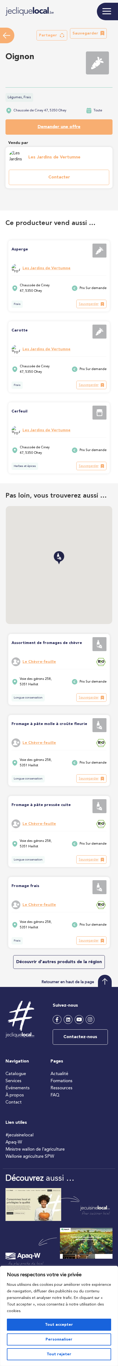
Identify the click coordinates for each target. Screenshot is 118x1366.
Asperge (20, 249)
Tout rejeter (59, 1354)
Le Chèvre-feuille (39, 662)
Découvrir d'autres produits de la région (59, 962)
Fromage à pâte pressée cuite (41, 805)
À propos (14, 1095)
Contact (13, 1102)
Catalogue (15, 1074)
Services (13, 1081)
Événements (17, 1088)
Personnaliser (59, 1339)
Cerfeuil (19, 411)
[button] (51, 35)
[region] (59, 1316)
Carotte (20, 330)
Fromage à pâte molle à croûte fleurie (49, 724)
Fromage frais (25, 886)
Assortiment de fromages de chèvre (47, 643)
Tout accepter (59, 1325)
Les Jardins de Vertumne (54, 157)
